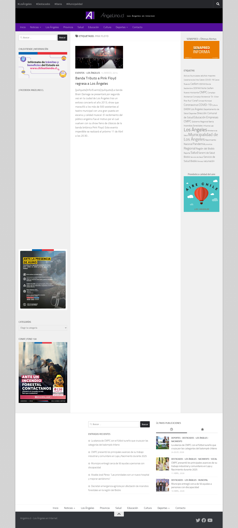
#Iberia (58, 4)
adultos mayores (208, 75)
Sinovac (200, 161)
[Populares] (202, 429)
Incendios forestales (193, 125)
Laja (212, 126)
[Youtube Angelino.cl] (209, 520)
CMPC (203, 92)
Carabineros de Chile (191, 80)
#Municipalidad (74, 4)
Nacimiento (210, 140)
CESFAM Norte (199, 88)
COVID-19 (205, 105)
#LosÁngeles (25, 4)
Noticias (34, 27)
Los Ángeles (52, 27)
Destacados (188, 438)
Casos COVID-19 (206, 80)
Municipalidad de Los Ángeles (201, 137)
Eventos (80, 73)
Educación (93, 27)
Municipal (203, 480)
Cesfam (194, 83)
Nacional (188, 144)
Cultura (107, 27)
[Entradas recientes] (171, 429)
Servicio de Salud (197, 157)
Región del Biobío (205, 148)
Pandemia (199, 144)
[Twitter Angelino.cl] (198, 520)
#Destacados (43, 4)
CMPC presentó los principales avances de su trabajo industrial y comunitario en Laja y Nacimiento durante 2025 (194, 466)
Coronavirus (191, 105)
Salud (81, 27)
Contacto (137, 27)
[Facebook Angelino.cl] (204, 520)
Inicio (23, 27)
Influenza (206, 126)
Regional (189, 148)
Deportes (120, 27)
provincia (208, 144)
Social (214, 459)
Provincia (68, 27)
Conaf (195, 100)
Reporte (187, 153)
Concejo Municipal (205, 101)
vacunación (209, 161)
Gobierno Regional (200, 121)
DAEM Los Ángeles (193, 109)
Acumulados (195, 76)
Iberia (211, 121)
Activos (187, 76)
